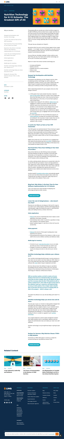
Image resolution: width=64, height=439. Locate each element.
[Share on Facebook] (5, 98)
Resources (9, 5)
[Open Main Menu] (59, 2)
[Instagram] (9, 402)
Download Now (34, 344)
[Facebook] (4, 402)
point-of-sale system (35, 95)
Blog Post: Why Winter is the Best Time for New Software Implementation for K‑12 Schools (12, 49)
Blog (12, 5)
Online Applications (9, 58)
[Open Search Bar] (56, 1)
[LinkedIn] (11, 402)
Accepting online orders (42, 173)
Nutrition (11, 10)
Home (5, 5)
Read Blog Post (34, 195)
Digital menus (53, 102)
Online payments (8, 60)
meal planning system (44, 244)
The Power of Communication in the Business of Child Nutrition (31, 372)
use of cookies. (52, 434)
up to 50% (34, 113)
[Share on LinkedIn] (12, 98)
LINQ (36, 263)
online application (34, 116)
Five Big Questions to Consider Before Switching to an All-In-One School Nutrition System (50, 372)
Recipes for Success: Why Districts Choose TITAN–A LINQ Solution (12, 76)
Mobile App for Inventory (10, 63)
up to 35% (48, 141)
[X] (7, 402)
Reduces (32, 216)
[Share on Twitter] (9, 98)
